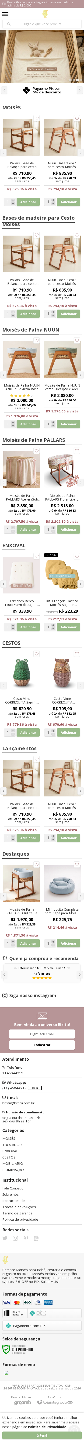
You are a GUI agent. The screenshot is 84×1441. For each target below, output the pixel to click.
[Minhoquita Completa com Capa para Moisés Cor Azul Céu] (62, 904)
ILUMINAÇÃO (13, 1169)
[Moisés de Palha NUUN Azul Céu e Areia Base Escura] (22, 383)
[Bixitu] (45, 14)
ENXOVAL (10, 1151)
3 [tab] (77, 80)
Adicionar (28, 838)
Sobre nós (10, 1194)
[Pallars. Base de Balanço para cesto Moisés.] (22, 799)
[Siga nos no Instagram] (15, 1238)
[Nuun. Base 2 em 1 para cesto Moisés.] (62, 799)
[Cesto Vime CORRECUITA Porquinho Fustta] (62, 693)
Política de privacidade (20, 1219)
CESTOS (8, 1157)
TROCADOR (12, 1144)
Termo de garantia (17, 1213)
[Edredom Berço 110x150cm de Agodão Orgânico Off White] (22, 592)
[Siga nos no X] (4, 1238)
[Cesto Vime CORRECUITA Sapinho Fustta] (22, 693)
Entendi (42, 1435)
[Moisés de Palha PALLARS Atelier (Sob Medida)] (22, 490)
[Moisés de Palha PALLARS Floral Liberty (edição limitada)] (62, 490)
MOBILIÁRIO (12, 1163)
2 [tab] (74, 80)
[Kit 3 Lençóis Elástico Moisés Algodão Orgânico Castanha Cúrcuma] (62, 592)
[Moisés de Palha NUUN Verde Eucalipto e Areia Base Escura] (62, 383)
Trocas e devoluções (19, 1206)
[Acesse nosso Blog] (36, 1238)
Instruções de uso (17, 1200)
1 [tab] (70, 80)
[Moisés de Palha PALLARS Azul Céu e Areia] (22, 904)
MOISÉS (8, 1138)
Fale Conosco (13, 1188)
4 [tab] (81, 80)
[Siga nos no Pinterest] (25, 1238)
